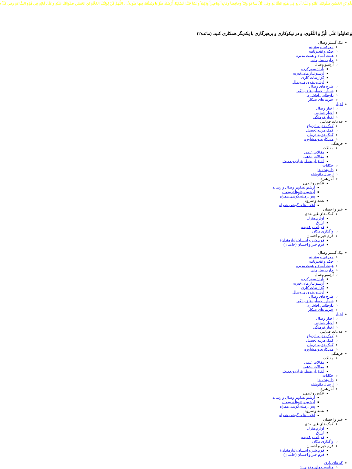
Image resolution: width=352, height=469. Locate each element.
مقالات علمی (314, 152)
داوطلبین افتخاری (320, 95)
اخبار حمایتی (324, 113)
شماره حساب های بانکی (314, 91)
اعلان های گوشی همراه (297, 205)
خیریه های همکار (320, 99)
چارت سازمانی (321, 60)
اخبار (339, 104)
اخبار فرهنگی (323, 117)
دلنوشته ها (325, 170)
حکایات (327, 165)
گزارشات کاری (312, 77)
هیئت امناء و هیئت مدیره (314, 55)
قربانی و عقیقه (312, 227)
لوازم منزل (315, 218)
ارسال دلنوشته (322, 174)
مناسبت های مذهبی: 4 (316, 467)
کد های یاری (333, 463)
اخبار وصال (324, 108)
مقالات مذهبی (313, 157)
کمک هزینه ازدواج (320, 126)
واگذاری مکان (322, 231)
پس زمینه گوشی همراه (297, 196)
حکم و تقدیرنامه (321, 51)
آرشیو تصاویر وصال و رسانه (293, 187)
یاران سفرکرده (312, 69)
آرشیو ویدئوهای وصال (298, 192)
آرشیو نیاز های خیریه (308, 73)
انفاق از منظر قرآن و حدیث (303, 161)
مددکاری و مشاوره (318, 139)
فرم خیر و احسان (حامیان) (304, 245)
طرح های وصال (321, 86)
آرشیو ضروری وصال (308, 82)
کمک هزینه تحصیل (319, 130)
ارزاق (320, 223)
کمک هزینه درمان (320, 135)
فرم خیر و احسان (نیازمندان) (302, 240)
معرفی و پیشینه (321, 47)
